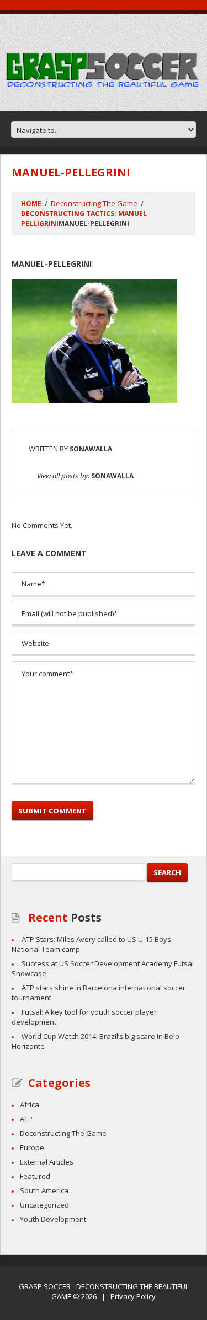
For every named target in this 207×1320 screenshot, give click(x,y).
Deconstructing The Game (94, 203)
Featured (35, 1176)
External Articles (46, 1162)
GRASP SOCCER (45, 1286)
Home (31, 203)
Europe (32, 1147)
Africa (29, 1104)
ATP (26, 1119)
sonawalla (91, 449)
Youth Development (53, 1219)
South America (44, 1190)
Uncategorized (44, 1205)
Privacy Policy (133, 1296)
